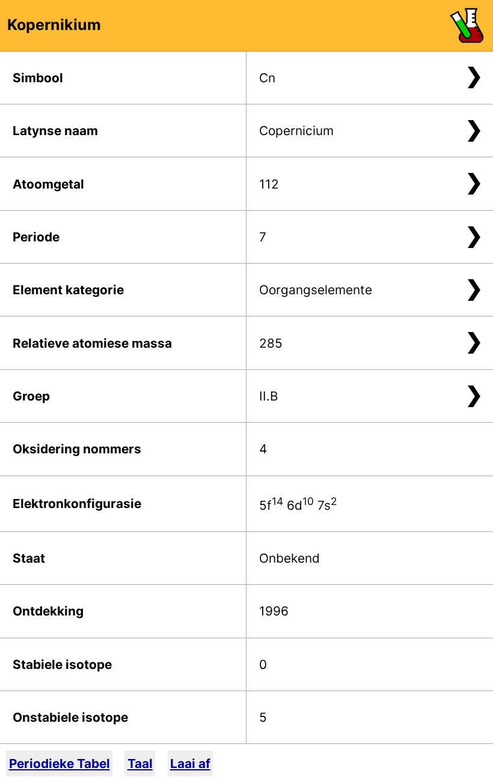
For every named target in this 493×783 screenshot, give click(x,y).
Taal (140, 763)
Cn (267, 77)
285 (271, 343)
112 (269, 184)
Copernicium (296, 130)
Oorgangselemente (315, 289)
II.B (268, 396)
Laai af (190, 763)
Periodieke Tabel (59, 763)
